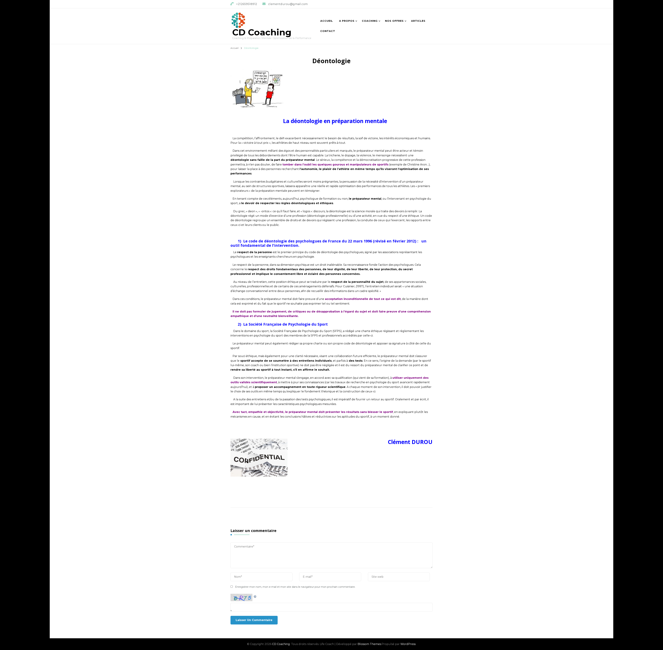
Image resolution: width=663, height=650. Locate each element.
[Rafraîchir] (255, 596)
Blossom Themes (369, 644)
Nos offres (394, 20)
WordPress (408, 644)
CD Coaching (261, 32)
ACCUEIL (326, 20)
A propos (346, 20)
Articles (418, 20)
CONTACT (327, 31)
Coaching (370, 20)
